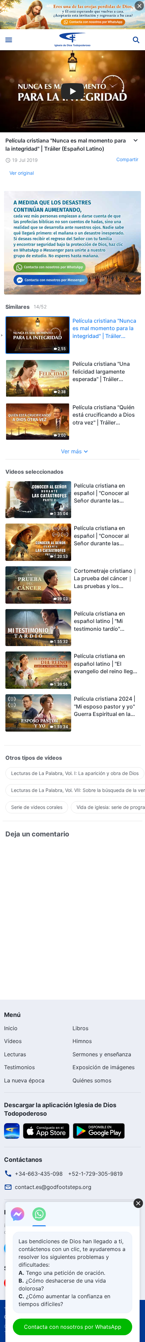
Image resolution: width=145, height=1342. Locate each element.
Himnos (82, 1041)
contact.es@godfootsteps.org (53, 1187)
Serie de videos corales (36, 807)
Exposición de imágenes (103, 1067)
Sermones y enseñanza (101, 1054)
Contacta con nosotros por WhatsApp (72, 1326)
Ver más (71, 451)
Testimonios (19, 1067)
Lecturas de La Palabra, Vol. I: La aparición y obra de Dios (75, 773)
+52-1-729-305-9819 (95, 1173)
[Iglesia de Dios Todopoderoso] (72, 39)
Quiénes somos (91, 1080)
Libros (80, 1028)
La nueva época (24, 1080)
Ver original (21, 173)
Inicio (11, 1028)
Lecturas (15, 1054)
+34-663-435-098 (39, 1173)
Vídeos (13, 1041)
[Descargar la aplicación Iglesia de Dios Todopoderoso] (12, 1130)
